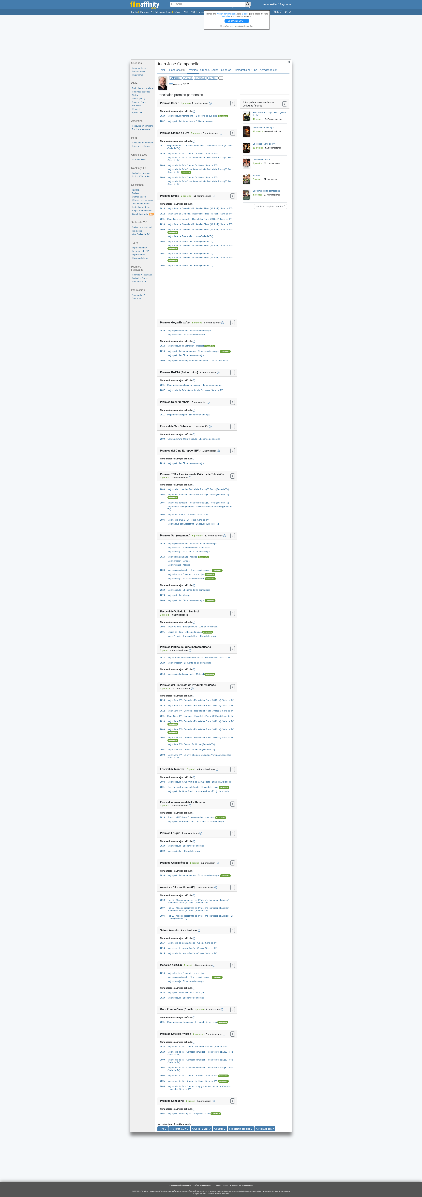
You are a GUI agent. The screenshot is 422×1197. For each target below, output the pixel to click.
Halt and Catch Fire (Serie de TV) (210, 1046)
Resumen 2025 (139, 281)
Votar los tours (139, 68)
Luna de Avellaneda (219, 360)
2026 (193, 12)
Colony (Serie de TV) (207, 943)
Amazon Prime (139, 102)
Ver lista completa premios (270, 206)
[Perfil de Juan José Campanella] (162, 83)
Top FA (134, 12)
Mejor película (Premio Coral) (181, 821)
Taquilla (135, 190)
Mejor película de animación (180, 346)
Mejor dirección (174, 334)
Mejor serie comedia (177, 489)
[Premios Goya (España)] (232, 322)
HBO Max (136, 105)
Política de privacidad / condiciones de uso (210, 1185)
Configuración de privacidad (241, 1185)
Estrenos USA (139, 159)
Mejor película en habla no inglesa (183, 385)
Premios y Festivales (142, 274)
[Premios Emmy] (232, 195)
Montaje (201, 78)
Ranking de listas (140, 258)
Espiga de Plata (175, 632)
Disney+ (136, 109)
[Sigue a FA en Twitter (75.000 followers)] (285, 12)
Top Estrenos (138, 254)
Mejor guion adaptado (177, 330)
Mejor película (174, 355)
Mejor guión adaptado (177, 543)
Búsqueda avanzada (240, 8)
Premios (202, 12)
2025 (186, 12)
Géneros (226, 70)
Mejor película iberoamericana (181, 351)
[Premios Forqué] (232, 833)
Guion (189, 78)
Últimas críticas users (142, 200)
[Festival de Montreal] (232, 769)
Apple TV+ (137, 112)
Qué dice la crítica (141, 203)
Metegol (200, 346)
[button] (289, 62)
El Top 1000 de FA (141, 176)
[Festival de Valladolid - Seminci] (232, 613)
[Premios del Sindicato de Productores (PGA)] (232, 686)
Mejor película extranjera (179, 1113)
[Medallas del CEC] (232, 965)
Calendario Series (163, 12)
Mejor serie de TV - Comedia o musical (186, 145)
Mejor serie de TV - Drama (180, 153)
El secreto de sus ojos (207, 116)
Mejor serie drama (176, 514)
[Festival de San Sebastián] (232, 426)
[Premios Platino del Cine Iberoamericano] (232, 648)
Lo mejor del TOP (140, 251)
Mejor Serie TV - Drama (178, 744)
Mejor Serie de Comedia (178, 208)
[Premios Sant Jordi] (232, 1101)
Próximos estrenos (141, 92)
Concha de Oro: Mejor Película (182, 439)
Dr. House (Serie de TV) (206, 153)
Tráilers (177, 12)
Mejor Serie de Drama (177, 236)
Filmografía (176, 70)
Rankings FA (146, 12)
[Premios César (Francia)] (232, 402)
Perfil (162, 70)
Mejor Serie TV (174, 755)
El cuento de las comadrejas (203, 543)
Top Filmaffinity (139, 247)
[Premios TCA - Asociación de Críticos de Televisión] (232, 476)
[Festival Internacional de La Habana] (232, 804)
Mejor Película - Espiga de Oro (182, 626)
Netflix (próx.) (138, 98)
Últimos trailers (139, 197)
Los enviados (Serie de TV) (218, 657)
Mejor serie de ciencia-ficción (181, 943)
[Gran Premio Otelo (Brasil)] (232, 1009)
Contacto (136, 298)
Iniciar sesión (138, 71)
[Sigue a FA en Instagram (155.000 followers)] (290, 12)
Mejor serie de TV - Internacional (183, 390)
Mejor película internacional (180, 116)
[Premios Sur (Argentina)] (232, 535)
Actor (213, 78)
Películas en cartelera (142, 88)
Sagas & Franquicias (142, 210)
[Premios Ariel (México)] (232, 862)
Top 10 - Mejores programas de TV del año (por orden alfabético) (198, 900)
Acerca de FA (138, 295)
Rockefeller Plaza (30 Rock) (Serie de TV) (212, 208)
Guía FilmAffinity (142, 214)
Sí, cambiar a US (235, 21)
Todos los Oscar (140, 278)
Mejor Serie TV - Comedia (179, 700)
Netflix (135, 95)
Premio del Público (176, 817)
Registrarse (285, 4)
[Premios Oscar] (232, 103)
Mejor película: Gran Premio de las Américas (188, 782)
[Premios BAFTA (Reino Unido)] (232, 372)
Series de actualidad (141, 227)
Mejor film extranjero (177, 414)
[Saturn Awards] (232, 930)
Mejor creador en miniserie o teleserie (185, 657)
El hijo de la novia (204, 121)
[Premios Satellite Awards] (232, 1034)
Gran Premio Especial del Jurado (183, 787)
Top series (137, 231)
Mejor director (174, 547)
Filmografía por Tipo (245, 70)
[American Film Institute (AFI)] (232, 887)
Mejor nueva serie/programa (180, 506)
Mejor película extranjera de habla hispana (187, 360)
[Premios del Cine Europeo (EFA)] (232, 450)
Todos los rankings (141, 173)
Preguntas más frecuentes (180, 1185)
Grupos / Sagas (209, 70)
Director (176, 78)
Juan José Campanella (178, 63)
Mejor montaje (174, 551)
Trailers (135, 193)
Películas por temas (141, 207)
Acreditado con (268, 70)
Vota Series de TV (141, 234)
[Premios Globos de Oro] (232, 133)
